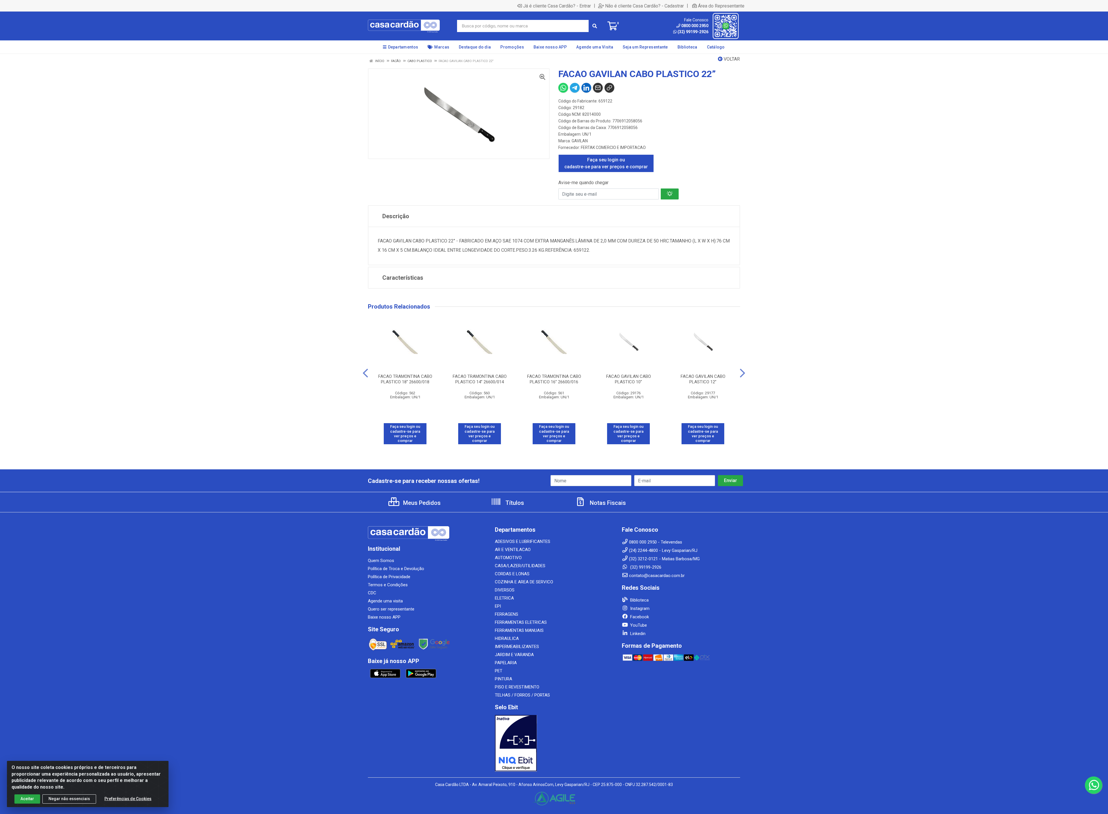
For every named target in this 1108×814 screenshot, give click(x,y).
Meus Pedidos (421, 502)
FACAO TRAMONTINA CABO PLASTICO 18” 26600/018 (405, 379)
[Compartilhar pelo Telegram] (575, 88)
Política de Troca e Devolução (396, 568)
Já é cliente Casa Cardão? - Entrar (557, 5)
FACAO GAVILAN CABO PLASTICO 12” (703, 379)
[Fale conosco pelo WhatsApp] (1093, 785)
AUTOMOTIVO (508, 557)
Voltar (731, 59)
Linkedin (637, 633)
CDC (372, 592)
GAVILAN (580, 141)
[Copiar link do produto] (609, 88)
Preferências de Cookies (127, 798)
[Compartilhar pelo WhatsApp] (563, 88)
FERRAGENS (506, 614)
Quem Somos (381, 560)
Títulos (514, 502)
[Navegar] (365, 373)
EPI (498, 606)
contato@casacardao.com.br (657, 575)
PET (498, 670)
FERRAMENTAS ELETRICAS (521, 622)
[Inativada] (554, 743)
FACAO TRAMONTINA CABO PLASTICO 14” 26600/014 (480, 379)
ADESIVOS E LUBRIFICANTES (522, 541)
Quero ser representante (391, 609)
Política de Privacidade (389, 576)
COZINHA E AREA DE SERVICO (524, 582)
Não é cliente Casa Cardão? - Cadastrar (644, 5)
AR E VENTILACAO (513, 549)
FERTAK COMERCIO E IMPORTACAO (613, 147)
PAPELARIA (506, 662)
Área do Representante (721, 5)
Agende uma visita (385, 601)
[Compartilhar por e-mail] (598, 88)
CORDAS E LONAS (512, 573)
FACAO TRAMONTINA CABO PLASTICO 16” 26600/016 (554, 379)
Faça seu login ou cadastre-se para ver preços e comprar (606, 163)
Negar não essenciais (69, 798)
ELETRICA (504, 598)
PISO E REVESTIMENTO (517, 687)
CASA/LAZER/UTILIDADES (520, 565)
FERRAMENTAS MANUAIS (519, 630)
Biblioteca (639, 600)
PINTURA (503, 679)
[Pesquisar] (595, 26)
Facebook (639, 616)
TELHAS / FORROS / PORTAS (522, 695)
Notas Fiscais (607, 502)
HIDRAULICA (507, 638)
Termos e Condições (388, 584)
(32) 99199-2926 (692, 31)
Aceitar (27, 798)
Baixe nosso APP (384, 617)
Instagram (639, 608)
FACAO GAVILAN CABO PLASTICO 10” (628, 379)
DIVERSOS (504, 590)
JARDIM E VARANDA (514, 654)
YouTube (638, 625)
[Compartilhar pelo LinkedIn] (586, 88)
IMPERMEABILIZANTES (517, 646)
